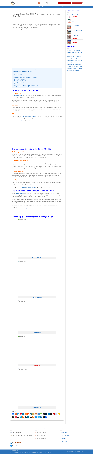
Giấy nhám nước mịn (17, 95)
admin (23, 19)
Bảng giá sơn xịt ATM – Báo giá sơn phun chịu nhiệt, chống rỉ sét (74, 65)
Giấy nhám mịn (18, 74)
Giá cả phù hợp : (18, 83)
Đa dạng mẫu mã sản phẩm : (21, 80)
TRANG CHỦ (33, 7)
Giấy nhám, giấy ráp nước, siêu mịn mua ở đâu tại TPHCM (25, 85)
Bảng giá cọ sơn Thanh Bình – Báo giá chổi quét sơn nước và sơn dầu (74, 61)
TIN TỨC (55, 7)
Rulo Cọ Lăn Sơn (65, 435)
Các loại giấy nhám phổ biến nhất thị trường (22, 71)
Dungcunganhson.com (22, 445)
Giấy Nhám (63, 438)
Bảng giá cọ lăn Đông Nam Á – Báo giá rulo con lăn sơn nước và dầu (74, 52)
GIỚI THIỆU (40, 7)
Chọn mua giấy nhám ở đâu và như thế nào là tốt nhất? (25, 77)
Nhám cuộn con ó (37, 332)
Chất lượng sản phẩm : (19, 79)
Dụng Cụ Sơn (64, 441)
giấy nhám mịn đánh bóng (29, 116)
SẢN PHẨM (47, 7)
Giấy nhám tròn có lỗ (37, 407)
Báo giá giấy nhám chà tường (28, 187)
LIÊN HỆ (61, 7)
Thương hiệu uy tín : (19, 82)
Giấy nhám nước (18, 73)
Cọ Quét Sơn (64, 432)
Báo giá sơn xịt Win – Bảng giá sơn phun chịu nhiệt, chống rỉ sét (74, 69)
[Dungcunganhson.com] (13, 3)
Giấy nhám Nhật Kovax (37, 297)
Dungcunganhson (20, 193)
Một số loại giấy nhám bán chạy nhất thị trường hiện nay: (25, 86)
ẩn (40, 69)
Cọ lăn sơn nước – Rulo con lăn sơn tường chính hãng (74, 57)
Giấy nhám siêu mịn (19, 76)
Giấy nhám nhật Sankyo (37, 257)
